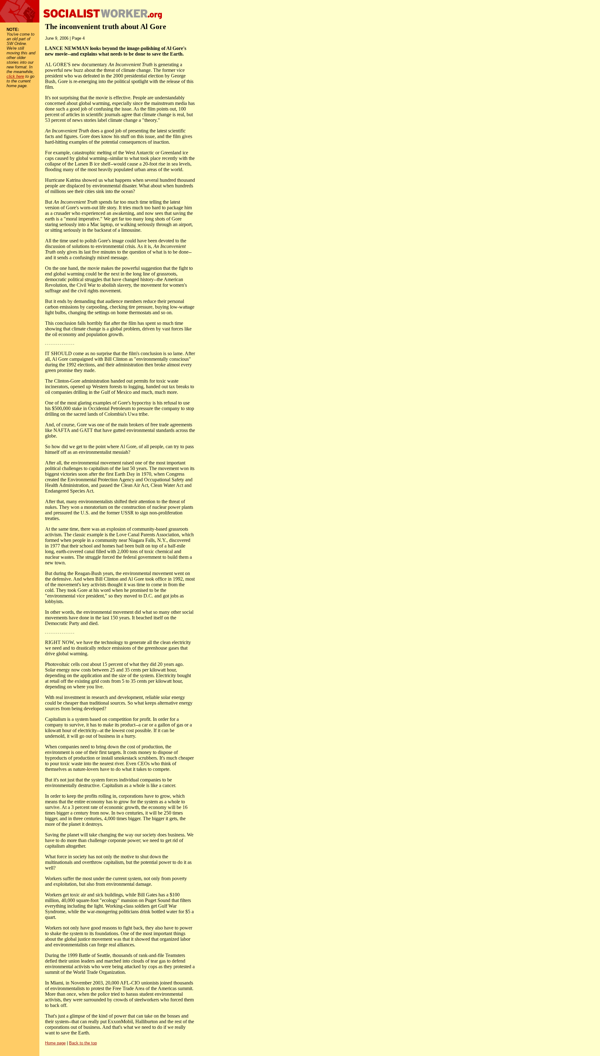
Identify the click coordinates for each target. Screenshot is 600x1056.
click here (15, 76)
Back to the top (83, 1043)
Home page (55, 1043)
